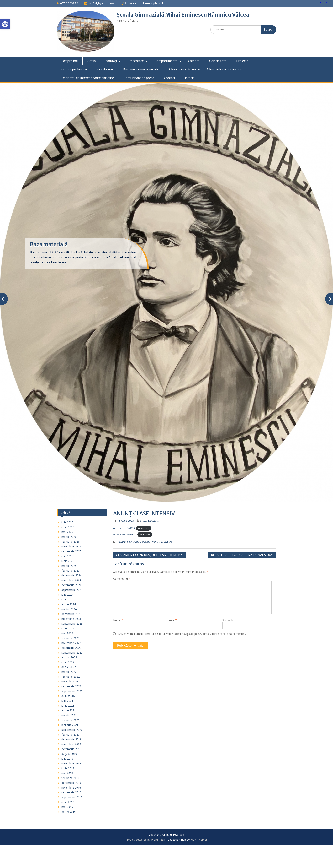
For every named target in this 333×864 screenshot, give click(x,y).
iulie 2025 (67, 556)
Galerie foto (217, 61)
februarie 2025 (70, 570)
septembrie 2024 (71, 590)
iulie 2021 (67, 701)
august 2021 (69, 696)
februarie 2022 (70, 676)
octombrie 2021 (71, 686)
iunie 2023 (67, 628)
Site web (227, 620)
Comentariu (121, 578)
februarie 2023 (70, 638)
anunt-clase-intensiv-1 (124, 534)
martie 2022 (69, 672)
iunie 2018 (67, 768)
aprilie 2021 (68, 710)
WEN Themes (199, 839)
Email (172, 620)
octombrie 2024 (71, 585)
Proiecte (242, 61)
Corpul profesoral (74, 69)
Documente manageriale (140, 69)
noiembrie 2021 (71, 681)
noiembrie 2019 (71, 744)
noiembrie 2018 (71, 763)
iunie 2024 (67, 599)
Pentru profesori (162, 541)
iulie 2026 (67, 522)
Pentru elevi (125, 541)
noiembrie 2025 (71, 546)
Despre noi (70, 61)
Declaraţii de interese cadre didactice (87, 78)
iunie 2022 (67, 662)
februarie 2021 (70, 720)
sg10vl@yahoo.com (101, 3)
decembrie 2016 (71, 783)
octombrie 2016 (71, 792)
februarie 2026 (70, 541)
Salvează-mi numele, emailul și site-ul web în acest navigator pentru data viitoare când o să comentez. (182, 634)
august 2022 (69, 657)
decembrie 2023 (71, 614)
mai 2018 (67, 773)
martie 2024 (69, 609)
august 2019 (69, 754)
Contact (169, 78)
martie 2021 (69, 715)
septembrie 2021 (71, 691)
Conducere (105, 69)
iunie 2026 (67, 527)
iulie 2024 (67, 594)
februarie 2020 (70, 734)
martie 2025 (69, 566)
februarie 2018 (70, 778)
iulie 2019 (67, 758)
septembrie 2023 (71, 623)
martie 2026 (69, 537)
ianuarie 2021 (69, 725)
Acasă (91, 61)
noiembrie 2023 (71, 619)
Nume (118, 620)
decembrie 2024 (71, 575)
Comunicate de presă (139, 78)
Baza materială (49, 244)
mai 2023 (67, 633)
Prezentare (136, 61)
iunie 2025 (67, 561)
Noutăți (111, 61)
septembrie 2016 (71, 797)
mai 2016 (67, 807)
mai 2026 (67, 532)
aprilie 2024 (68, 604)
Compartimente (166, 61)
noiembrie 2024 (71, 580)
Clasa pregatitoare (182, 69)
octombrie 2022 (71, 647)
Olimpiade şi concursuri (224, 69)
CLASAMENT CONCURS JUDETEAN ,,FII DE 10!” (149, 555)
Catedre (193, 61)
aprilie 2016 (68, 811)
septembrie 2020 (71, 729)
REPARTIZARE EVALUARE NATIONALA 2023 (242, 555)
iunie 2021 (67, 705)
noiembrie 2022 (71, 643)
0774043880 (69, 3)
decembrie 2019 (71, 739)
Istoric (189, 78)
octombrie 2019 (71, 749)
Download (143, 528)
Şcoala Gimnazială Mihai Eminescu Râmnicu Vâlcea (182, 14)
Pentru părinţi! (153, 3)
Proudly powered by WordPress (145, 839)
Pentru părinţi (142, 541)
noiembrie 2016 (71, 787)
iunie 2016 (67, 802)
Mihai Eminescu (149, 520)
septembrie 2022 (71, 652)
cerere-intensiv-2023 (124, 528)
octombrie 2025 (71, 551)
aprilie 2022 (68, 667)
